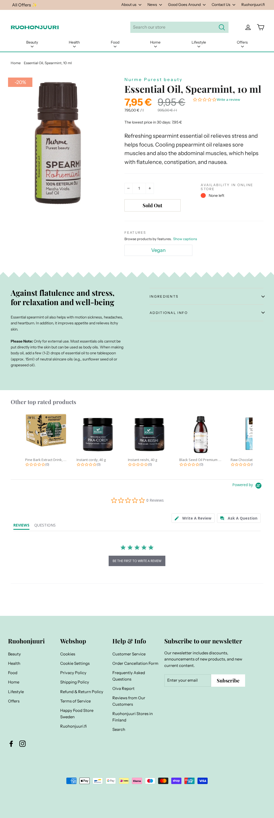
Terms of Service (75, 701)
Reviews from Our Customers (128, 701)
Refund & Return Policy (81, 691)
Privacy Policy (73, 672)
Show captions (185, 239)
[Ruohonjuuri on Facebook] (11, 743)
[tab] (193, 518)
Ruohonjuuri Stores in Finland (132, 717)
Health (74, 42)
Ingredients (164, 296)
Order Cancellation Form (135, 663)
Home (155, 42)
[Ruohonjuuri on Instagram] (22, 743)
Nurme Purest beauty (153, 79)
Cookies (67, 654)
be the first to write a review (137, 561)
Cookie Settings (75, 663)
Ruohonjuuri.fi (253, 4)
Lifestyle (199, 42)
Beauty (32, 42)
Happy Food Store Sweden (76, 713)
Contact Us (221, 4)
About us (129, 4)
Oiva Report (123, 688)
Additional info (169, 313)
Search (118, 729)
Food (115, 42)
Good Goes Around (184, 4)
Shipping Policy (74, 682)
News (152, 4)
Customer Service (129, 654)
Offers (242, 42)
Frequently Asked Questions (128, 676)
